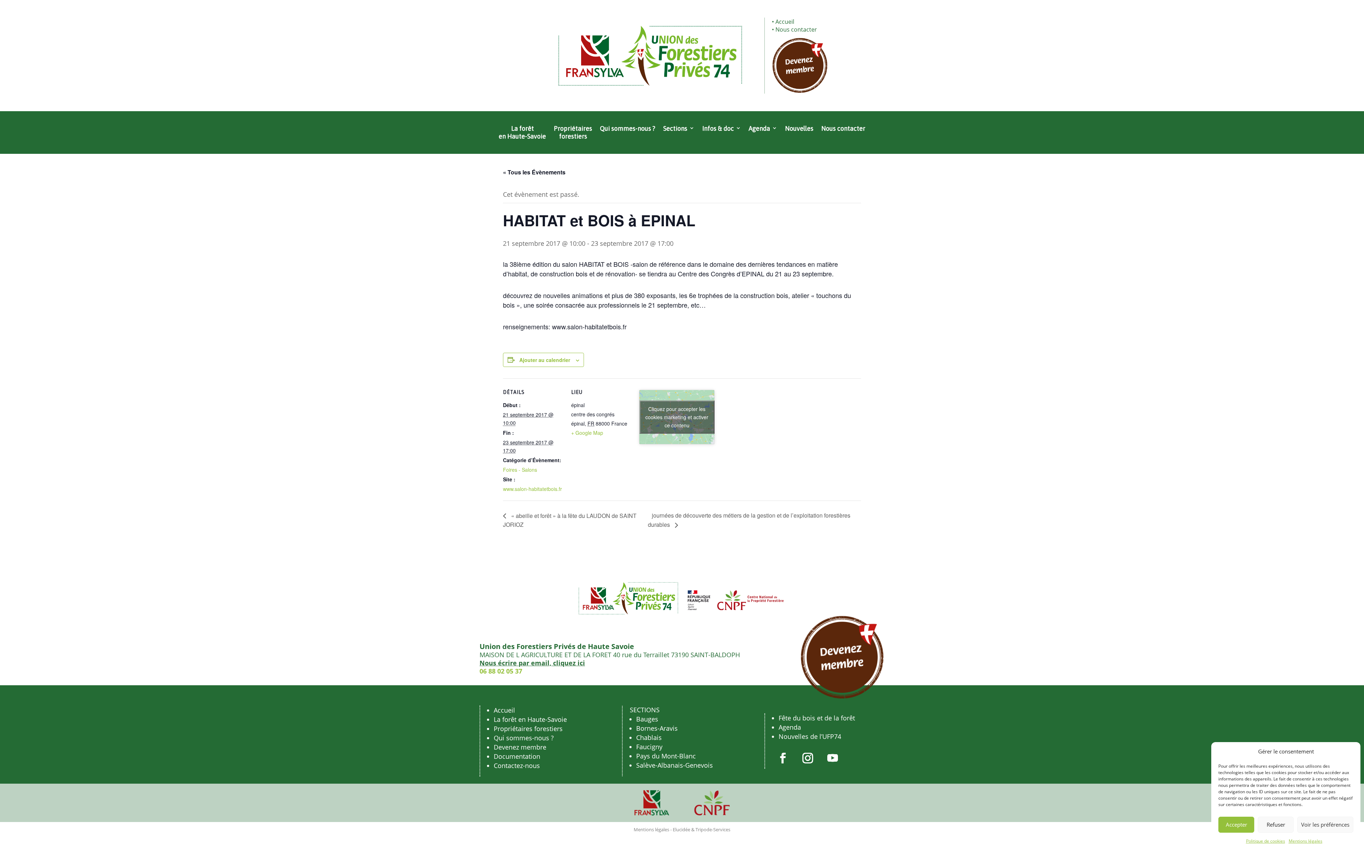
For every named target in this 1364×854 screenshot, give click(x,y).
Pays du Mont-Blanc (666, 756)
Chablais (649, 737)
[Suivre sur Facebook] (783, 758)
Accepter (1236, 824)
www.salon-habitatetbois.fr (532, 488)
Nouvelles (799, 128)
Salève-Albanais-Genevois (674, 765)
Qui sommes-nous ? (627, 128)
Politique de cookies (1265, 841)
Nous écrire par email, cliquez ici (532, 663)
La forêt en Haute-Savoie (522, 132)
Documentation (517, 756)
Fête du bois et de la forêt (817, 718)
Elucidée (681, 829)
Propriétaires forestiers (573, 132)
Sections (675, 128)
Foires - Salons (520, 469)
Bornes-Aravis (657, 728)
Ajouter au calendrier (544, 359)
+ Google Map (587, 432)
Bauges (647, 719)
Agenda (759, 128)
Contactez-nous (517, 765)
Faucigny (649, 746)
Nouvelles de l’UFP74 (810, 736)
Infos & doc (718, 128)
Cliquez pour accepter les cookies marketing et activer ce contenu (676, 417)
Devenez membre (520, 747)
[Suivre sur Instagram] (807, 758)
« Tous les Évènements (534, 172)
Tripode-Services (712, 829)
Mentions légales (1305, 841)
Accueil (784, 22)
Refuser (1276, 824)
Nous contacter (796, 29)
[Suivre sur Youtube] (832, 758)
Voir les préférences (1325, 824)
